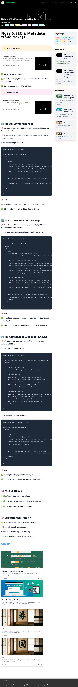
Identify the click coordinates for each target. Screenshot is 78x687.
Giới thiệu (62, 3)
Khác (69, 3)
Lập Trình (24, 25)
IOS (57, 39)
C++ (69, 39)
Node (12, 25)
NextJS (6, 25)
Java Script (17, 25)
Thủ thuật (42, 25)
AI (49, 3)
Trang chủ (43, 3)
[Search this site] (76, 3)
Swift (61, 39)
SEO (29, 25)
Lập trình (54, 3)
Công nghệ (35, 25)
